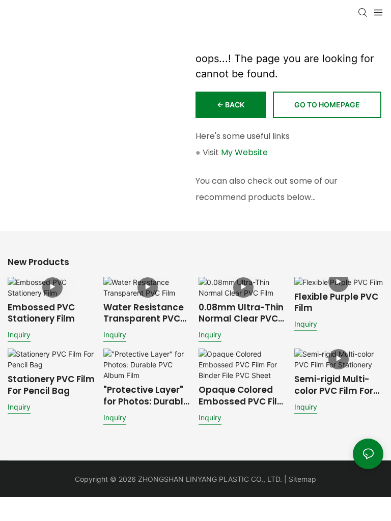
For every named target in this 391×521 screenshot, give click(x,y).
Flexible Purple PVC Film (336, 302)
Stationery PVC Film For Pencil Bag (51, 384)
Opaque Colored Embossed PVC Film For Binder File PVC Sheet (242, 395)
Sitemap (302, 479)
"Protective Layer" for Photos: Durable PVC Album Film (146, 395)
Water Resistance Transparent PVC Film (143, 313)
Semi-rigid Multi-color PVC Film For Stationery (333, 384)
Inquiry (19, 334)
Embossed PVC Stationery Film (41, 313)
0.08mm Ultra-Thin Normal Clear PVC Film (241, 313)
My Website (244, 152)
